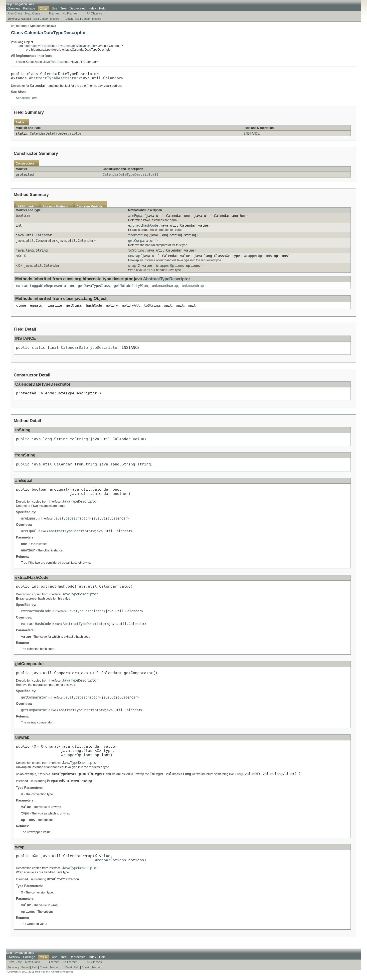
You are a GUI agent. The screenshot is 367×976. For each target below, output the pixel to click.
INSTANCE (252, 133)
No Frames (69, 13)
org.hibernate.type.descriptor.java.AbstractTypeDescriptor (57, 46)
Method (54, 18)
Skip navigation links (20, 4)
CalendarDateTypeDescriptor (56, 133)
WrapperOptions (258, 256)
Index (92, 8)
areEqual (136, 216)
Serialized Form (26, 98)
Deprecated (78, 8)
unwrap (134, 256)
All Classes (94, 13)
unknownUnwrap (165, 286)
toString (136, 250)
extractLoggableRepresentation (45, 286)
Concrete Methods (90, 206)
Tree (63, 8)
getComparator (141, 241)
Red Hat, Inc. (42, 971)
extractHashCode (143, 225)
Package (29, 8)
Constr (44, 18)
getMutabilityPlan (131, 286)
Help (102, 8)
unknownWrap (193, 286)
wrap (132, 265)
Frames (54, 13)
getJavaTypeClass (94, 286)
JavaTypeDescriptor (56, 62)
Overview (13, 8)
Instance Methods (55, 206)
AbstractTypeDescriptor (53, 78)
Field (34, 18)
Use (54, 8)
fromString (138, 235)
